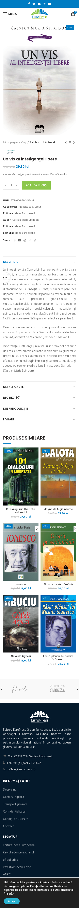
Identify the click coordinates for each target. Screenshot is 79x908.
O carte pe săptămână (58, 584)
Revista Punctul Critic (17, 867)
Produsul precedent (66, 143)
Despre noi (10, 789)
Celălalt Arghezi (21, 656)
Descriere (10, 262)
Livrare (8, 419)
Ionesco (21, 584)
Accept (12, 901)
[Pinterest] (25, 240)
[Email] (39, 4)
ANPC (7, 874)
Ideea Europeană (25, 213)
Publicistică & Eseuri (42, 142)
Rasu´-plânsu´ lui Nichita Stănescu (58, 658)
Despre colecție (15, 409)
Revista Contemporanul (18, 852)
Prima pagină (10, 142)
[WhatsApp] (34, 240)
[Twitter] (33, 4)
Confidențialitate (14, 811)
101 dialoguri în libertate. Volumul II (21, 511)
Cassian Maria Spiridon (25, 220)
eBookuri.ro (10, 859)
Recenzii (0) (12, 398)
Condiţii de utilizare (15, 818)
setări (10, 894)
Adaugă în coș (36, 185)
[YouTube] (49, 4)
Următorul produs (74, 143)
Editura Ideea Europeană (18, 845)
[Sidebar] (5, 277)
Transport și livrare (15, 804)
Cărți (24, 142)
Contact (8, 826)
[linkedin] (30, 240)
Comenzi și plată (13, 796)
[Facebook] (29, 4)
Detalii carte (13, 387)
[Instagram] (44, 4)
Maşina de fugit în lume (58, 509)
